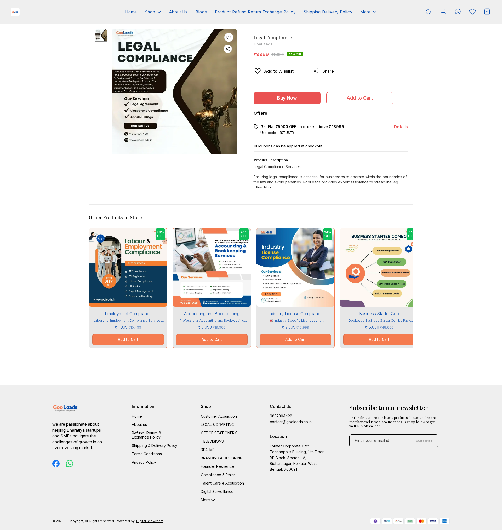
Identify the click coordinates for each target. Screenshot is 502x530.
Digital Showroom (149, 521)
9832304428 (281, 416)
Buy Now (287, 98)
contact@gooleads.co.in (291, 421)
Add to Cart (360, 98)
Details (401, 126)
